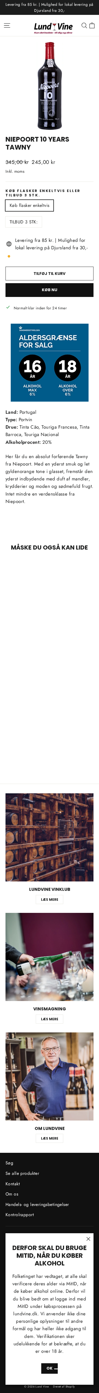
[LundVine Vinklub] (50, 837)
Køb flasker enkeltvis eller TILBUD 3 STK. (43, 193)
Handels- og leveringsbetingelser (37, 1204)
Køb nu (49, 290)
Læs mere (49, 899)
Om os (12, 1194)
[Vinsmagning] (50, 957)
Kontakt (13, 1184)
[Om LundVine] (50, 1076)
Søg (9, 1163)
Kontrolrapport (20, 1214)
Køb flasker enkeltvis (29, 205)
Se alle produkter (22, 1173)
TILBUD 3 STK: (24, 222)
